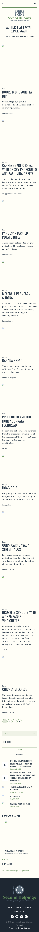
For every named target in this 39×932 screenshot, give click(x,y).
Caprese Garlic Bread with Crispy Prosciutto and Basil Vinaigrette (19, 169)
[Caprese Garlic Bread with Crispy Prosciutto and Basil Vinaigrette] (19, 137)
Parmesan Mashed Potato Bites (15, 235)
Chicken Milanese (14, 689)
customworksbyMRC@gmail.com (17, 871)
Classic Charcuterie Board (20, 804)
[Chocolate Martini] (19, 834)
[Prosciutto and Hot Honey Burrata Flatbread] (19, 395)
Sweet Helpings (10, 377)
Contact (28, 908)
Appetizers (8, 113)
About (18, 908)
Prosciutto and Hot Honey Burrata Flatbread (16, 421)
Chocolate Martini (11, 850)
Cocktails (21, 854)
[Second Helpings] (19, 15)
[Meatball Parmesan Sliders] (19, 272)
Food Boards (15, 796)
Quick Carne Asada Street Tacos (15, 547)
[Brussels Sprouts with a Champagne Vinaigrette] (19, 589)
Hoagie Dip (9, 487)
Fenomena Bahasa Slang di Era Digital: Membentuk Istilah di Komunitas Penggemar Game (21, 764)
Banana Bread (12, 360)
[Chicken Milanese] (19, 667)
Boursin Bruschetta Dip (17, 94)
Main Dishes (18, 194)
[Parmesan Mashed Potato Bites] (19, 211)
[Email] (26, 916)
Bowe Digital (24, 928)
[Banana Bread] (19, 338)
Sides (6, 448)
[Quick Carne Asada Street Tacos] (19, 523)
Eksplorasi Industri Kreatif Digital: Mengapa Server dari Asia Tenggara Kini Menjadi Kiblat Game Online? (22, 776)
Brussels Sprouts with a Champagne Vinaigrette (19, 616)
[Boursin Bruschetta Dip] (19, 63)
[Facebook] (12, 916)
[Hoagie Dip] (19, 466)
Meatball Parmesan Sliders (16, 295)
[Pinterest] (21, 916)
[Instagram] (16, 916)
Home (8, 37)
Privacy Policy (19, 911)
